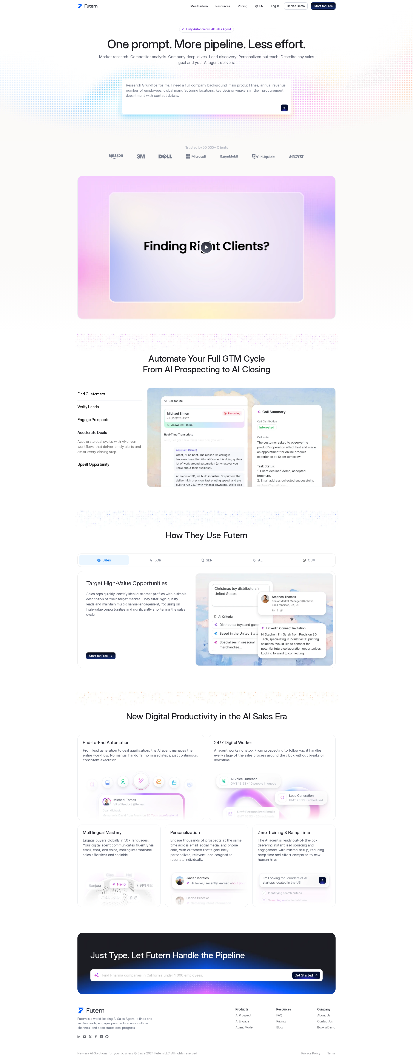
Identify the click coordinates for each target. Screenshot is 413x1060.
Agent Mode (244, 1027)
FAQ (279, 1015)
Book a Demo (296, 6)
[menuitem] (199, 6)
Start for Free (323, 6)
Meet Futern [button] (199, 6)
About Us (323, 1015)
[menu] (210, 6)
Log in (275, 6)
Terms (331, 1053)
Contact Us (325, 1021)
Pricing (242, 6)
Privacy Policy (310, 1053)
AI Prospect (243, 1015)
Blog (279, 1027)
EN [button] (261, 6)
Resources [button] (223, 6)
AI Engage (242, 1021)
